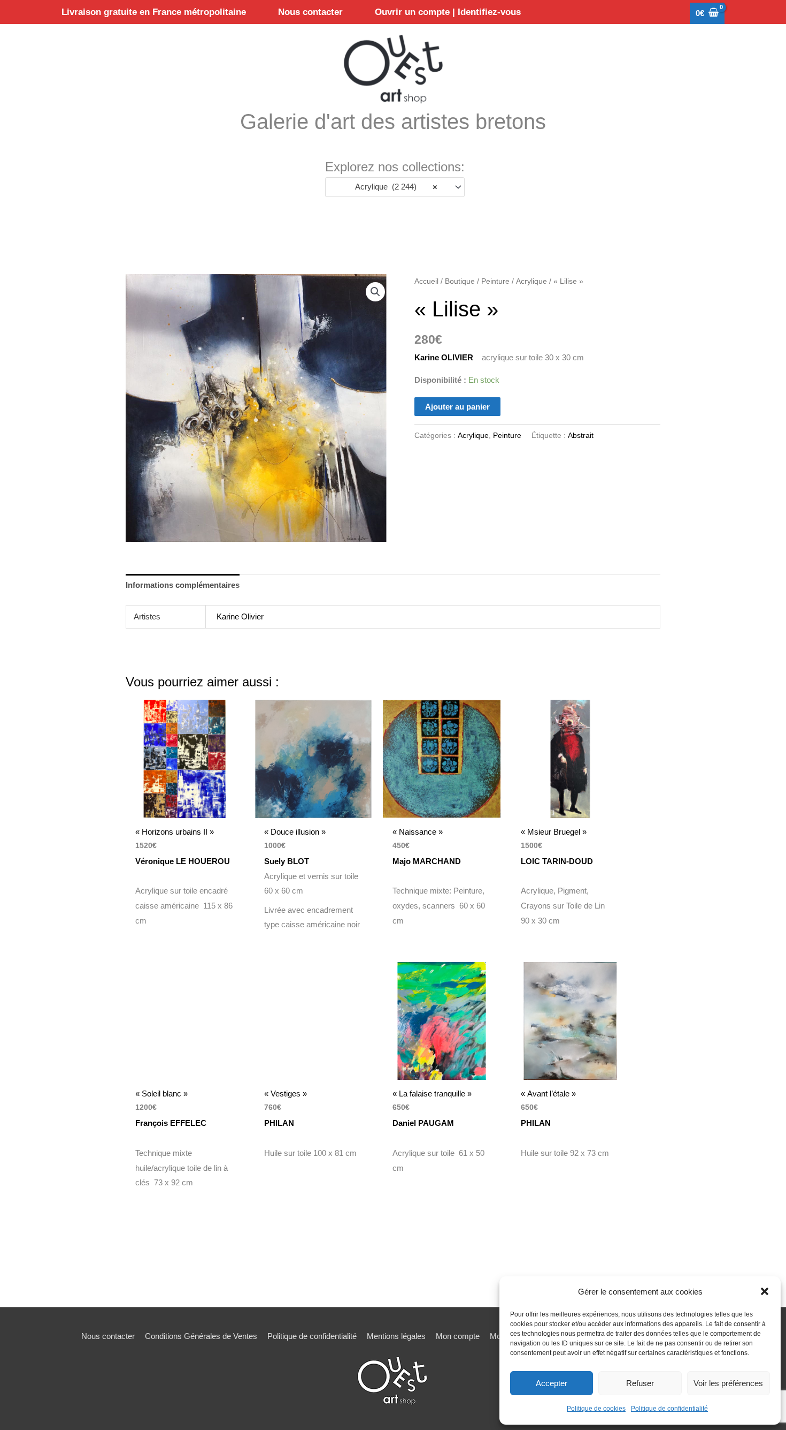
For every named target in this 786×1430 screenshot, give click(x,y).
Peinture (495, 281)
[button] (764, 1291)
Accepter (551, 1383)
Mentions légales (396, 1336)
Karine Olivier (240, 616)
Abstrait (581, 436)
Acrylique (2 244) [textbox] (393, 186)
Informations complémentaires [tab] (183, 584)
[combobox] (395, 187)
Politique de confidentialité (669, 1408)
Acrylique (531, 281)
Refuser (640, 1383)
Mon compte (458, 1336)
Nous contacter (108, 1336)
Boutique (460, 281)
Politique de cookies (596, 1408)
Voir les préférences (728, 1383)
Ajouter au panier (457, 406)
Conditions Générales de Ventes (201, 1336)
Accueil (426, 281)
